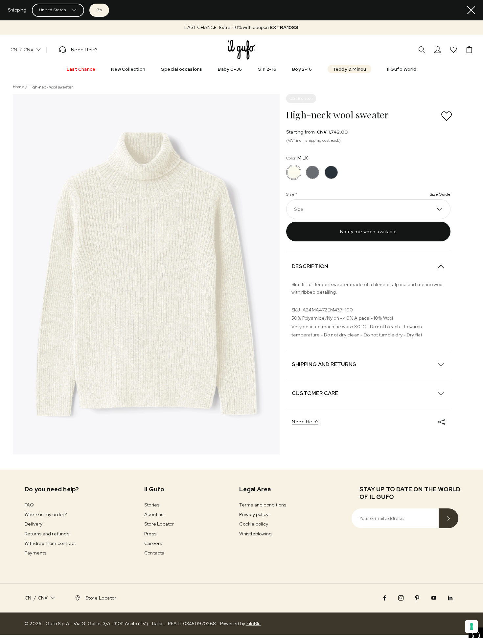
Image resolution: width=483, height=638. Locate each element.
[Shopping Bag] (469, 49)
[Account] (437, 49)
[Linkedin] (450, 598)
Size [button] (298, 209)
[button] (241, 27)
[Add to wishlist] (446, 116)
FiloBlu (253, 623)
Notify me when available (368, 231)
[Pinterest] (417, 598)
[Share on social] (441, 422)
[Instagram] (401, 598)
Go (99, 9)
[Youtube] (434, 598)
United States (52, 9)
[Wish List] (453, 49)
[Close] (471, 10)
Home (18, 86)
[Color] (312, 172)
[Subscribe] (448, 518)
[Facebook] (384, 598)
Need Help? (305, 422)
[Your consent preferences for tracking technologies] (471, 626)
